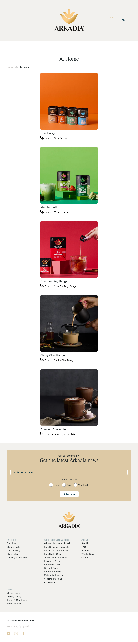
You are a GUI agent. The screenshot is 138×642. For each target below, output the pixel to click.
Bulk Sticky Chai (52, 553)
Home (10, 67)
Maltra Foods (13, 593)
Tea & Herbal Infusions (56, 557)
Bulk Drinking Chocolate (56, 546)
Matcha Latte (13, 546)
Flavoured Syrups (53, 561)
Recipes (85, 550)
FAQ (83, 546)
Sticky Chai (12, 553)
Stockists (86, 543)
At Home (11, 539)
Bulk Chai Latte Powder (56, 550)
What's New (87, 553)
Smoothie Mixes (52, 564)
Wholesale (83, 485)
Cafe (69, 485)
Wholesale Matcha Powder (58, 543)
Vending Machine (53, 578)
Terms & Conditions (17, 600)
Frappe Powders (52, 571)
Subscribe (69, 494)
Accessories (50, 582)
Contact (85, 557)
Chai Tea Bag (13, 550)
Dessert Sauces (52, 568)
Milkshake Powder (53, 575)
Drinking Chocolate (17, 557)
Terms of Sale (14, 603)
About (84, 539)
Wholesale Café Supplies (57, 539)
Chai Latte (12, 543)
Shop (124, 20)
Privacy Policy (14, 596)
